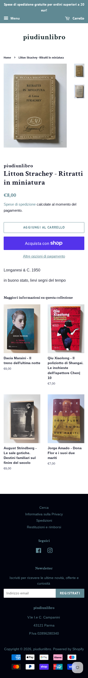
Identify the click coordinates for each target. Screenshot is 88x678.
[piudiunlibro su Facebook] (38, 551)
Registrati (70, 593)
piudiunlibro (44, 37)
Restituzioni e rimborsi (44, 527)
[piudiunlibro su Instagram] (50, 551)
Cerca (44, 507)
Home (7, 57)
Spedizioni (44, 520)
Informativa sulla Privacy (44, 514)
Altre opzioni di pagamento (44, 256)
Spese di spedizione (20, 204)
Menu (15, 18)
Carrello (78, 18)
